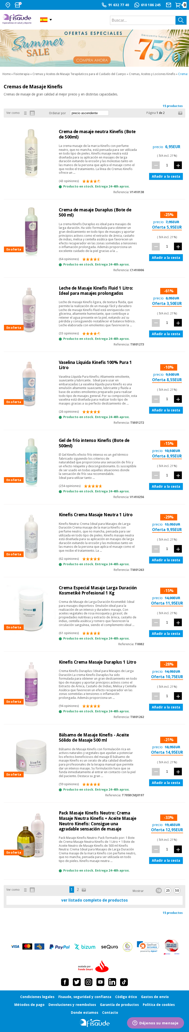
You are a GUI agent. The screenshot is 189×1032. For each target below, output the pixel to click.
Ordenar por (57, 113)
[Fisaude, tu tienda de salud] (17, 20)
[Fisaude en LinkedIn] (112, 982)
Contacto (110, 1013)
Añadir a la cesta (166, 176)
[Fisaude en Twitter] (77, 982)
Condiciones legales (37, 997)
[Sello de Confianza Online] (128, 946)
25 (168, 890)
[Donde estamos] (8, 5)
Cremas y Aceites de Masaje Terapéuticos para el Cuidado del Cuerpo (79, 74)
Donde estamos (84, 1013)
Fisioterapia (22, 74)
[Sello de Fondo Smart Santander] (94, 966)
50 (177, 890)
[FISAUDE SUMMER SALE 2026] (94, 48)
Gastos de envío (155, 997)
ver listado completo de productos (94, 900)
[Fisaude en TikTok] (124, 982)
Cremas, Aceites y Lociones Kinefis (152, 74)
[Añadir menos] (156, 165)
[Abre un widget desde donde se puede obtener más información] (155, 1023)
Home (6, 74)
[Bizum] (85, 946)
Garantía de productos (119, 1005)
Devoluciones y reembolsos (72, 1005)
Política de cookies (159, 1005)
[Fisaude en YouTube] (100, 982)
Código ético (126, 997)
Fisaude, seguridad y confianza (84, 997)
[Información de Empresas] (171, 947)
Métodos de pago (29, 1005)
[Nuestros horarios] (19, 5)
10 (159, 890)
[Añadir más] (178, 165)
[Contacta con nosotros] (169, 5)
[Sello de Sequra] (109, 947)
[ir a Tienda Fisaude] (94, 1023)
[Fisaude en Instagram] (89, 982)
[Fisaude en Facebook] (65, 982)
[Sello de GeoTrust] (148, 947)
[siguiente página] (180, 113)
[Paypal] (59, 946)
